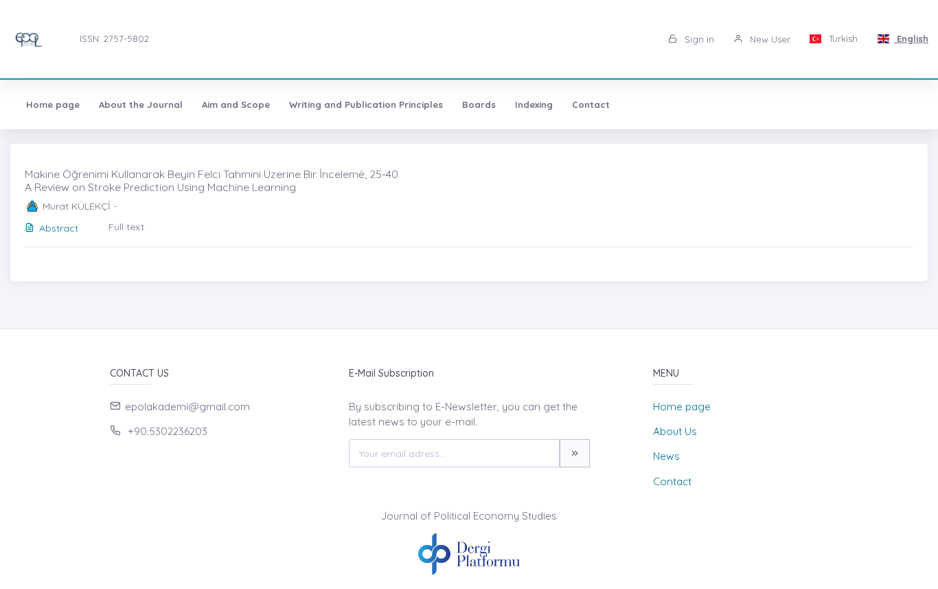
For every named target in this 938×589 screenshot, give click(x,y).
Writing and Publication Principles (366, 104)
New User (768, 39)
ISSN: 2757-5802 (114, 38)
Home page (53, 104)
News (666, 456)
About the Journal (141, 104)
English (911, 38)
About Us (675, 431)
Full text (126, 227)
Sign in (698, 39)
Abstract (58, 228)
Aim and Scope (236, 104)
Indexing (534, 104)
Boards (479, 104)
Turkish (842, 38)
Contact (591, 104)
